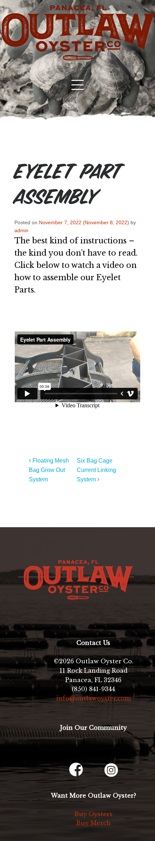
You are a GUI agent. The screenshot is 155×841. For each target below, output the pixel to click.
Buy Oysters (93, 814)
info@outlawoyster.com (93, 698)
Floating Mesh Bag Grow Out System (49, 470)
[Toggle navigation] (77, 85)
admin (21, 230)
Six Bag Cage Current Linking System (96, 470)
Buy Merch (93, 823)
